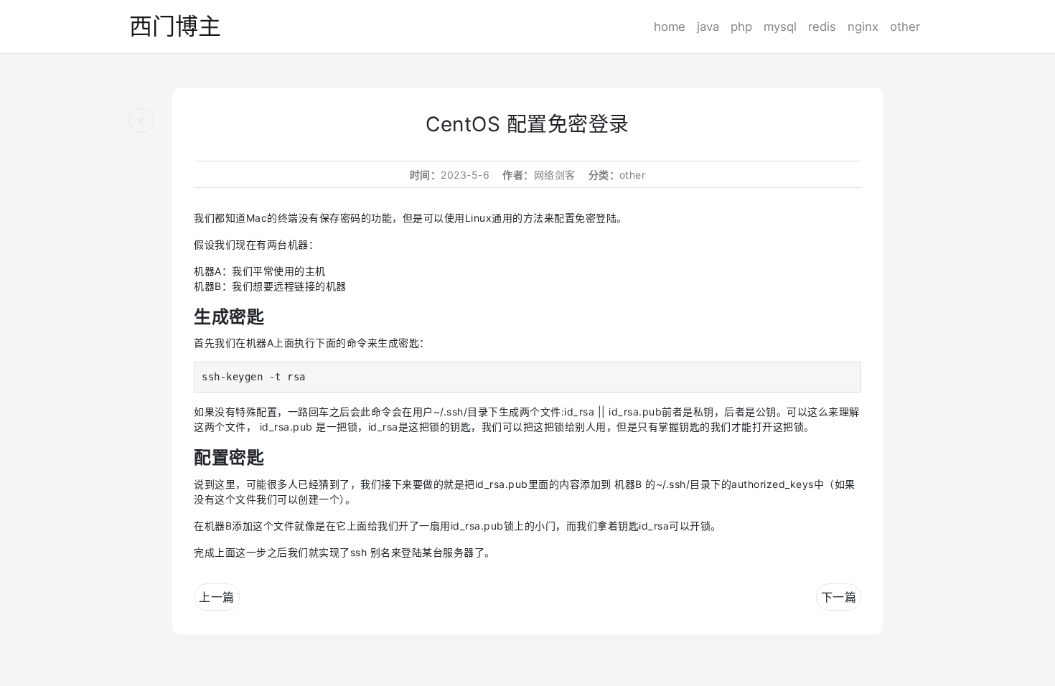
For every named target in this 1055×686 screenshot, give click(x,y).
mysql (780, 26)
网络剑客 (555, 175)
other (905, 26)
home (669, 26)
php (741, 26)
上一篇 (217, 597)
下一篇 (839, 597)
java (708, 26)
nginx (863, 26)
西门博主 (175, 26)
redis (822, 26)
